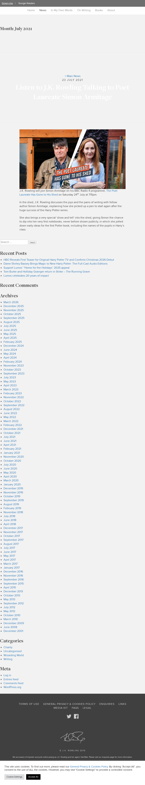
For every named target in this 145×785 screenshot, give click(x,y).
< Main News (72, 76)
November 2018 (13, 512)
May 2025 (10, 334)
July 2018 (9, 516)
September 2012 (14, 603)
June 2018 (10, 520)
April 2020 (10, 476)
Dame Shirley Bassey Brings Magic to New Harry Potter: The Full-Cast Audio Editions (56, 263)
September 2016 (14, 579)
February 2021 (12, 449)
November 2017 (13, 532)
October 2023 (12, 369)
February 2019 (12, 508)
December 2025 (14, 306)
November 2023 (14, 365)
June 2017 (10, 552)
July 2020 (10, 464)
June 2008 (10, 627)
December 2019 (13, 488)
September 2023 (14, 373)
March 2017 (11, 564)
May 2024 (10, 354)
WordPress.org (12, 687)
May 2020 (10, 472)
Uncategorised (13, 651)
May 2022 (10, 417)
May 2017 (9, 556)
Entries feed (11, 679)
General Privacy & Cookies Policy (69, 704)
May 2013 (9, 599)
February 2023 (13, 393)
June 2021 (10, 441)
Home (31, 10)
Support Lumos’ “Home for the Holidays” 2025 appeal (36, 268)
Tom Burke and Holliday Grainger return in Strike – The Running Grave (47, 271)
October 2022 (12, 401)
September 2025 (14, 318)
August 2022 (12, 409)
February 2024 (13, 361)
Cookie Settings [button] (14, 776)
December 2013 (13, 591)
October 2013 (12, 595)
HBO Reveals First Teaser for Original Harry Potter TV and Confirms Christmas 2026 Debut (59, 260)
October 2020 (12, 461)
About (111, 10)
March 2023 (11, 389)
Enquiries (107, 704)
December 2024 (14, 346)
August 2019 (11, 504)
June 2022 (10, 413)
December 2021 (13, 429)
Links (122, 704)
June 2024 (10, 350)
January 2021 (12, 453)
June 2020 (10, 468)
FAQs (75, 707)
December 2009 (14, 623)
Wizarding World (14, 655)
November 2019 (13, 492)
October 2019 (12, 496)
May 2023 (10, 381)
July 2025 (10, 326)
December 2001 (13, 631)
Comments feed (13, 683)
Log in (7, 675)
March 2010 (11, 619)
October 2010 (12, 615)
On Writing (84, 10)
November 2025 (14, 310)
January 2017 (12, 567)
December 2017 (13, 528)
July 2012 (9, 607)
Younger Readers (26, 3)
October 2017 (12, 536)
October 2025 (12, 314)
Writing (8, 659)
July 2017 (9, 548)
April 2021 (10, 445)
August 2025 (12, 322)
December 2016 (13, 571)
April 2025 (10, 338)
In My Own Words (61, 10)
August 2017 (11, 544)
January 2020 (12, 484)
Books (99, 10)
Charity (8, 647)
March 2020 (11, 480)
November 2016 (13, 575)
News (42, 10)
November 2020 (14, 457)
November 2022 (14, 397)
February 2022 (13, 425)
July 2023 (10, 377)
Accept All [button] (33, 776)
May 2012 (9, 611)
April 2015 (10, 587)
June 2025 (10, 330)
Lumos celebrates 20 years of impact (26, 275)
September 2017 (14, 540)
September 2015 (14, 583)
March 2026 (11, 302)
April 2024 (10, 357)
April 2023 (10, 385)
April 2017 (10, 559)
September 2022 (14, 405)
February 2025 (13, 342)
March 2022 (11, 421)
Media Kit (61, 707)
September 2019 (14, 500)
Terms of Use (29, 704)
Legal (87, 707)
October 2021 (12, 433)
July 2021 (9, 437)
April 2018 (10, 524)
